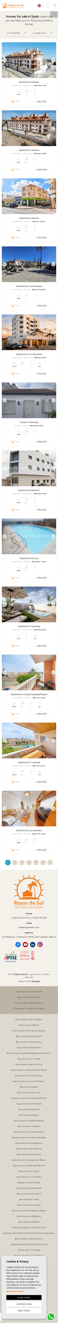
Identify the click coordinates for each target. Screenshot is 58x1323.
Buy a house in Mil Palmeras (29, 1149)
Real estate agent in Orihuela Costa (29, 1227)
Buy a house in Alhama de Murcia (29, 1120)
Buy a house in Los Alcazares (29, 991)
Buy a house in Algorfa (28, 1109)
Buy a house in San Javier (29, 1092)
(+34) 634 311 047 (19, 917)
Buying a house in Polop (29, 1182)
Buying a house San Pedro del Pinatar (29, 1098)
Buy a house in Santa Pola (29, 1154)
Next (53, 60)
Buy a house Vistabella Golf (29, 1036)
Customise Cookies (24, 1304)
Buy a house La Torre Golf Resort (29, 1081)
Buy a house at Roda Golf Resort (29, 1165)
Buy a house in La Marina (29, 1126)
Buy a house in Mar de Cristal (29, 1064)
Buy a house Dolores (29, 1115)
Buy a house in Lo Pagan (29, 1059)
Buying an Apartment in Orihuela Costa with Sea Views (29, 1233)
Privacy (38, 974)
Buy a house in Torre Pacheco (29, 1075)
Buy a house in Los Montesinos (29, 1132)
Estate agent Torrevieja (29, 1250)
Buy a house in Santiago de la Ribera (29, 1160)
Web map (29, 977)
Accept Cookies (24, 1297)
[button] (54, 6)
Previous (4, 60)
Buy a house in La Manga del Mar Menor (29, 1070)
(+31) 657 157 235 (38, 917)
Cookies (45, 974)
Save (17, 101)
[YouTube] (25, 944)
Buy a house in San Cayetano (29, 1019)
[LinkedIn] (32, 944)
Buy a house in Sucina (29, 1171)
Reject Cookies (24, 1310)
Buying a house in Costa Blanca (28, 1255)
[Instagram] (40, 944)
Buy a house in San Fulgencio (29, 1143)
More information (15, 1291)
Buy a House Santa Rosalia (29, 1104)
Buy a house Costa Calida (29, 1205)
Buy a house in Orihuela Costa (29, 1003)
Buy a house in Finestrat (29, 997)
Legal (31, 974)
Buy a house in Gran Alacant (29, 1042)
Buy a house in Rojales (29, 1222)
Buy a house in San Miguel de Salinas (29, 1210)
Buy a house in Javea (29, 1199)
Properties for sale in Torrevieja (29, 1008)
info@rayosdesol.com (29, 927)
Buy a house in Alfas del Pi (29, 1194)
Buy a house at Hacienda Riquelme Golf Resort (29, 1053)
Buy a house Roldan (29, 1087)
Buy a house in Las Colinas (29, 1177)
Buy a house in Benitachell (29, 1188)
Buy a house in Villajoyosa (29, 1216)
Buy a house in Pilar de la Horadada (29, 1030)
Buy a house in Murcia (29, 1025)
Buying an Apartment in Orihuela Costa (29, 1244)
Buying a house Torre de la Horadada (29, 1137)
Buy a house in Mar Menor (29, 1047)
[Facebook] (18, 944)
